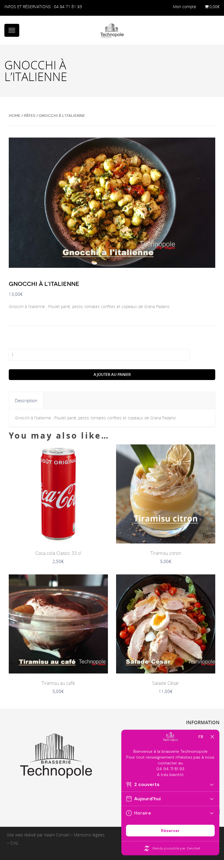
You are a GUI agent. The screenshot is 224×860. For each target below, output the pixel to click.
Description (26, 400)
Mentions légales (89, 835)
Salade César (165, 683)
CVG (14, 843)
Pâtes (29, 115)
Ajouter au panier (112, 374)
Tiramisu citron (165, 553)
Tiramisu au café (58, 683)
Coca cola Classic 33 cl (58, 553)
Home (14, 115)
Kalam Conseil (56, 835)
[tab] (26, 400)
